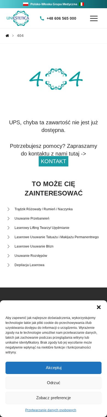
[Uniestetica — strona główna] (18, 18)
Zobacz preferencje (53, 397)
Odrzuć (53, 382)
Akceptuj (53, 367)
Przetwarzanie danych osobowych (50, 410)
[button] (99, 307)
